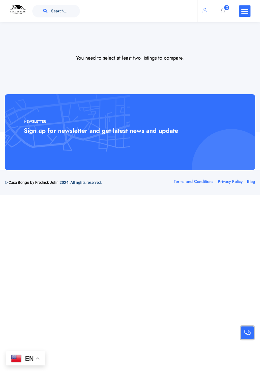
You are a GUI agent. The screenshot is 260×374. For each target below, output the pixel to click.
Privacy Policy (230, 181)
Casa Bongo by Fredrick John (34, 182)
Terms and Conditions (193, 181)
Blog (251, 181)
